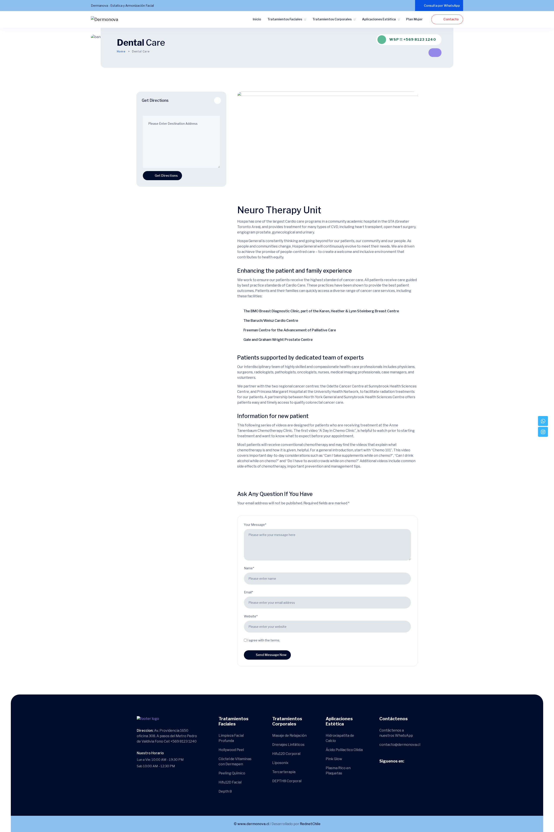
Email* (248, 592)
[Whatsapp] (543, 421)
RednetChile (310, 824)
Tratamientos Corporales (332, 19)
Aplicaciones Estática (379, 19)
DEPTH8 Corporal (286, 781)
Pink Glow (334, 759)
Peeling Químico (232, 773)
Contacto (451, 19)
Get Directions (166, 176)
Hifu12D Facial (230, 782)
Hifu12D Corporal (286, 754)
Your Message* (255, 524)
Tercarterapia (283, 772)
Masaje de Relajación (289, 735)
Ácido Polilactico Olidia (344, 750)
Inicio (257, 19)
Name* (249, 568)
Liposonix (280, 763)
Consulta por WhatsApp (442, 5)
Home (121, 51)
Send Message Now (271, 655)
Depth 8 (225, 791)
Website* (251, 616)
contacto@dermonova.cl (399, 745)
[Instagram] (543, 432)
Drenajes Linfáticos (288, 745)
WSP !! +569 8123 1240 (412, 39)
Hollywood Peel (231, 750)
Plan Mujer (414, 19)
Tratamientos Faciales (284, 19)
